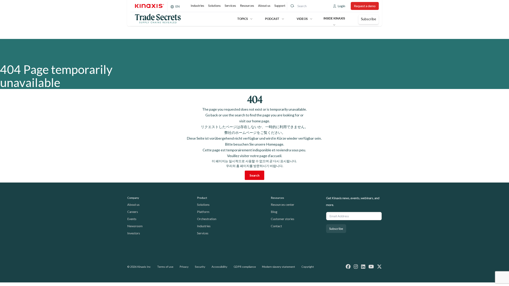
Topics (242, 18)
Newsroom (135, 226)
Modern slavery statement (278, 266)
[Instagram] (356, 266)
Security (200, 266)
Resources (247, 5)
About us (264, 5)
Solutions (214, 5)
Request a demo (365, 6)
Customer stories (282, 219)
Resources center (282, 204)
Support (279, 5)
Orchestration (206, 219)
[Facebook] (348, 266)
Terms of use (165, 266)
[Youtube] (371, 266)
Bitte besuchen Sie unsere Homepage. (254, 144)
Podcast (272, 18)
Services (230, 5)
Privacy (184, 266)
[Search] (292, 6)
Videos (302, 18)
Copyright (307, 266)
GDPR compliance (245, 266)
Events (131, 219)
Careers (132, 212)
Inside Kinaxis (334, 18)
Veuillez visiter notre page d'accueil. (254, 156)
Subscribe (368, 19)
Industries (197, 5)
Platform (203, 212)
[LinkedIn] (363, 266)
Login (341, 6)
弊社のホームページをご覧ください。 (254, 132)
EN (177, 6)
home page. (261, 121)
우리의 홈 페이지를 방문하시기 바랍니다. (254, 166)
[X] (379, 266)
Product (202, 197)
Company (133, 197)
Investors (133, 233)
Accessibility (219, 266)
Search (254, 175)
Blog (274, 212)
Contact (276, 226)
